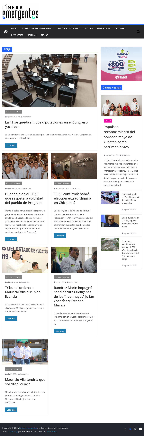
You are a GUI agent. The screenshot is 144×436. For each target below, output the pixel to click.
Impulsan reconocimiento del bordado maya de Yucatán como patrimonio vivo (119, 136)
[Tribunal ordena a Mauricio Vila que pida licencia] (25, 260)
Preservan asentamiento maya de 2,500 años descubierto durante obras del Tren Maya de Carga (130, 250)
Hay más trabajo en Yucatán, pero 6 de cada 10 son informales (130, 198)
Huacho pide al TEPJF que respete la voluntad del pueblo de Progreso (24, 198)
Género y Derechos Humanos (38, 28)
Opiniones (120, 28)
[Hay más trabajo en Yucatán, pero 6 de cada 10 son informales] (110, 202)
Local (14, 28)
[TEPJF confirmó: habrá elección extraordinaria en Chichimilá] (74, 166)
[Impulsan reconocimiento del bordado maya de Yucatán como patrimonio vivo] (121, 105)
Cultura (88, 28)
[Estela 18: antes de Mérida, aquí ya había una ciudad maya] (110, 225)
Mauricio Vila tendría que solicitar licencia (25, 381)
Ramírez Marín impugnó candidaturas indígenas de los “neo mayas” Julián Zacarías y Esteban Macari (74, 296)
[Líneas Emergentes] (5, 31)
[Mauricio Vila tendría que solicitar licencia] (25, 351)
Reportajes (17, 35)
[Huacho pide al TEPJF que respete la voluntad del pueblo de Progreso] (25, 166)
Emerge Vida (103, 28)
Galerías (32, 35)
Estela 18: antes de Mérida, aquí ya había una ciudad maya (130, 222)
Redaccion (27, 116)
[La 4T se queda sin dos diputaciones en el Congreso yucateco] (49, 80)
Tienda (44, 35)
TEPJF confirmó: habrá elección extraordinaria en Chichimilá (72, 198)
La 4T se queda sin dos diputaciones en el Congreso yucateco (46, 124)
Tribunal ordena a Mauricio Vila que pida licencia (23, 292)
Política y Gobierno (68, 28)
